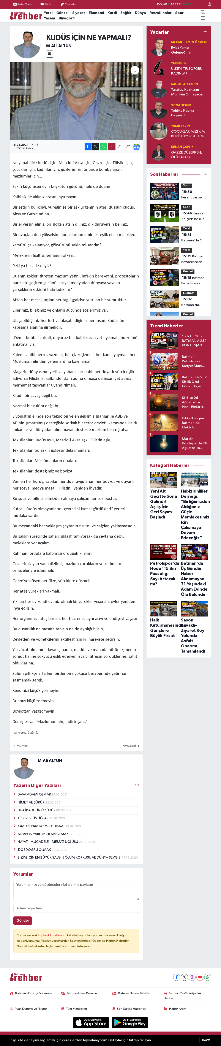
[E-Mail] (49, 54)
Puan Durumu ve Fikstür (31, 1008)
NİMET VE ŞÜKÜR (31, 802)
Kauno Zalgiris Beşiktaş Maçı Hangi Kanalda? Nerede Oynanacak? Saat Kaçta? (194, 216)
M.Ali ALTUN (58, 46)
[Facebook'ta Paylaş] (88, 146)
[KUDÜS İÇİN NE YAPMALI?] (76, 101)
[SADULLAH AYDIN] (158, 89)
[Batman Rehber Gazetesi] (26, 15)
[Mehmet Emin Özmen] (158, 47)
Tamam (206, 1040)
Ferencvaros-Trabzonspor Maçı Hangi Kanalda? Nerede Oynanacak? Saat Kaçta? (191, 195)
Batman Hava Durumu (82, 993)
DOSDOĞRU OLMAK (34, 850)
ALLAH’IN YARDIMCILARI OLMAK (43, 834)
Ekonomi (96, 13)
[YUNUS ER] (158, 68)
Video (49, 4)
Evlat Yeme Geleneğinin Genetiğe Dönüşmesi (188, 50)
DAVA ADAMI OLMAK (34, 794)
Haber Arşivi (177, 1008)
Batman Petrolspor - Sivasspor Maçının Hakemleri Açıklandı (193, 281)
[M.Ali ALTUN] (27, 45)
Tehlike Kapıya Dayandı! (182, 113)
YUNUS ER (178, 63)
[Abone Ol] (136, 147)
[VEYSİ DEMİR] (158, 110)
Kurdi (112, 13)
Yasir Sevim (181, 126)
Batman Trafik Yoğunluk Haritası (182, 996)
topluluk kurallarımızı (52, 935)
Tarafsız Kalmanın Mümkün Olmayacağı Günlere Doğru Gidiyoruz (188, 92)
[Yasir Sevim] (158, 131)
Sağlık (125, 13)
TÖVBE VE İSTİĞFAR (33, 818)
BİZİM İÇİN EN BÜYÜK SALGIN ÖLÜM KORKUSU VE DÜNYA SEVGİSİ (69, 857)
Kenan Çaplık (182, 147)
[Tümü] (206, 32)
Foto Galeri (25, 4)
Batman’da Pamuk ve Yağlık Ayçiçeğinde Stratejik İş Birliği (194, 302)
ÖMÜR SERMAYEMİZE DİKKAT (41, 826)
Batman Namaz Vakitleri (134, 993)
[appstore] (91, 1022)
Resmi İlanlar (161, 13)
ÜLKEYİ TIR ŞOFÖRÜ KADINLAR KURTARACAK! (186, 71)
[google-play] (130, 1022)
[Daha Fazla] (111, 146)
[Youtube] (200, 977)
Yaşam (49, 18)
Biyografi (67, 18)
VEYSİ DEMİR (181, 105)
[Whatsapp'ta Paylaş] (103, 146)
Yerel (48, 13)
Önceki (22, 746)
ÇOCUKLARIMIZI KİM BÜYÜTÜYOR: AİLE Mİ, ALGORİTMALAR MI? (188, 134)
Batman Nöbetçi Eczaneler (33, 993)
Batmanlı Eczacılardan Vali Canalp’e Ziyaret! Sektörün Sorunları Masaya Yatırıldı (194, 259)
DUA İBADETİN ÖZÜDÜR (36, 810)
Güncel (62, 13)
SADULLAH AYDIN (184, 84)
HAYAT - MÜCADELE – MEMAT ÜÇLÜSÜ (48, 842)
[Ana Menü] (203, 18)
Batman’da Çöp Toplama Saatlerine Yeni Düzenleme (194, 238)
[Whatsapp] (207, 977)
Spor (179, 13)
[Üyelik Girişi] (207, 4)
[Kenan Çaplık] (158, 152)
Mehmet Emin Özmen (189, 42)
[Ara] (203, 13)
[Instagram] (192, 977)
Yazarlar (71, 4)
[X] (184, 977)
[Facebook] (176, 977)
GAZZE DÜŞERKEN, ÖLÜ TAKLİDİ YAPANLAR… (186, 155)
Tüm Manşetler (76, 1008)
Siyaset (78, 13)
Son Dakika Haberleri (131, 1008)
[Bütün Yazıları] (137, 785)
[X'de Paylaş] (95, 146)
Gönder (22, 920)
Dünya (140, 13)
